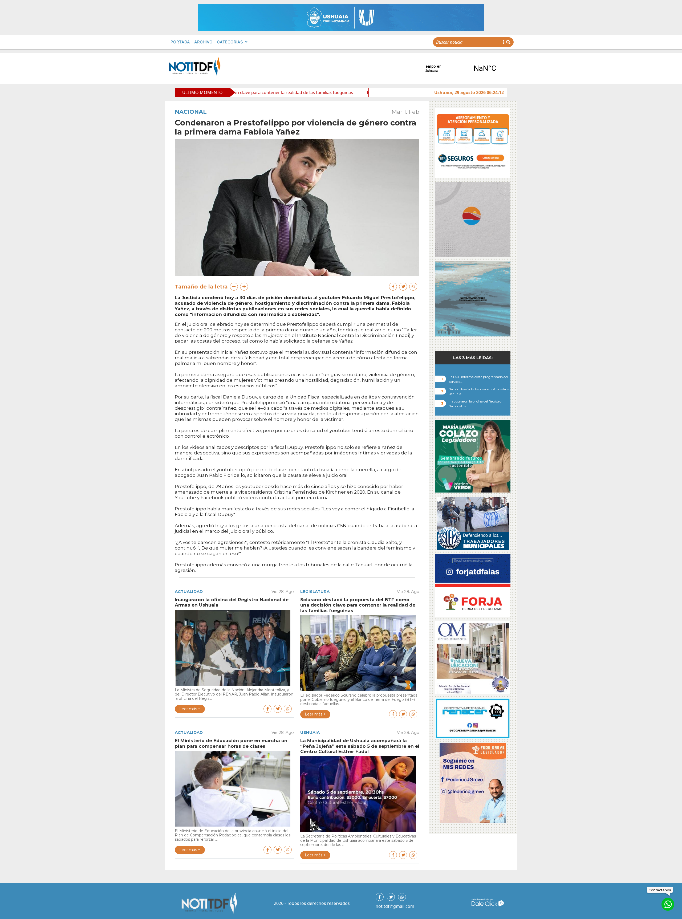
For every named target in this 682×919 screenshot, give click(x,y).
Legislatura (315, 591)
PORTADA (180, 41)
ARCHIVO (203, 41)
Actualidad (189, 591)
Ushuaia (310, 732)
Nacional (191, 111)
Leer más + (189, 708)
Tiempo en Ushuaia (458, 68)
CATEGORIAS (230, 41)
